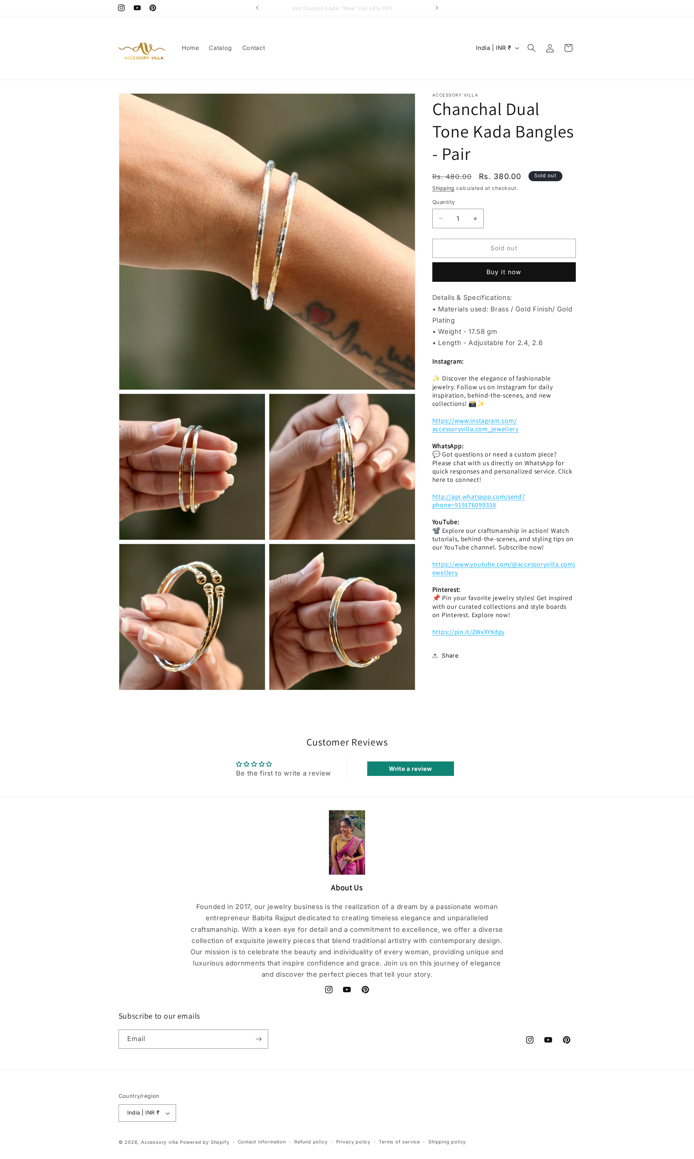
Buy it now (504, 272)
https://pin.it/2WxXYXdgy (468, 632)
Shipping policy (447, 1142)
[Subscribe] (258, 1039)
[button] (531, 48)
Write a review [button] (410, 768)
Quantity (443, 202)
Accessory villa (160, 1142)
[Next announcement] (437, 8)
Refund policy (310, 1142)
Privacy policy (353, 1142)
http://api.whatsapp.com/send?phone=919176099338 (478, 500)
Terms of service (399, 1142)
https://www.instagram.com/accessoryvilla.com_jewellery (475, 424)
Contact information (262, 1142)
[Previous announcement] (257, 8)
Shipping (443, 188)
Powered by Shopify (205, 1142)
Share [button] (450, 655)
